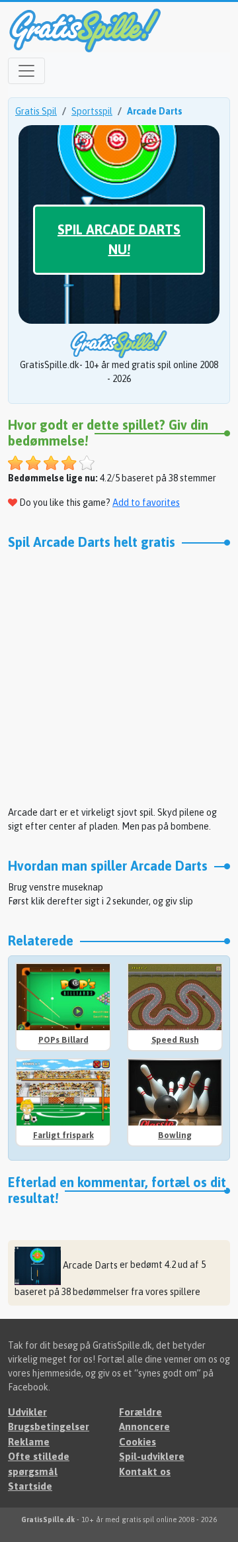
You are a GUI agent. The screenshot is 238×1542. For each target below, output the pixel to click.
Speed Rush (175, 1040)
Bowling (175, 1135)
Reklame (29, 1441)
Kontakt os (145, 1471)
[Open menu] (26, 71)
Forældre (140, 1412)
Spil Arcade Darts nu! (119, 239)
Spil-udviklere (151, 1456)
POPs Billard (63, 1040)
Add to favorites (146, 502)
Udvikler (27, 1412)
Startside (30, 1486)
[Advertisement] (119, 676)
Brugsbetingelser (48, 1426)
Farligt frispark (63, 1135)
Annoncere (144, 1426)
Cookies (137, 1441)
